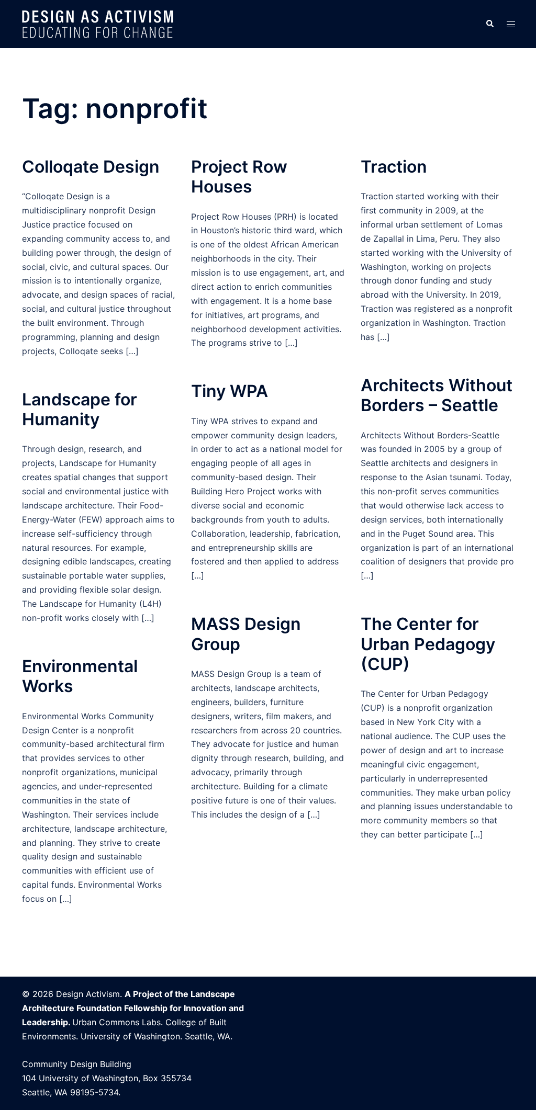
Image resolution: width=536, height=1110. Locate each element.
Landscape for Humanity (79, 409)
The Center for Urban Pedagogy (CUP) (428, 644)
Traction (394, 166)
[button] (489, 24)
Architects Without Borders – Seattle (436, 395)
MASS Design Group (246, 634)
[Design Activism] (98, 23)
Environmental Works (80, 676)
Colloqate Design (91, 166)
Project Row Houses (239, 176)
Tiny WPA (229, 391)
